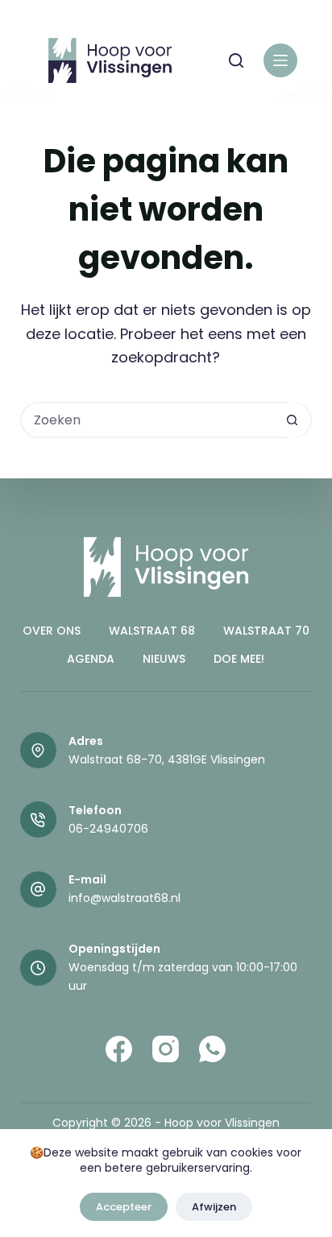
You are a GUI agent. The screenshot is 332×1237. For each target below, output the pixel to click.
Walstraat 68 (152, 630)
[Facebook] (119, 1049)
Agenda (90, 659)
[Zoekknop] (292, 420)
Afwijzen (214, 1206)
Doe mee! (239, 659)
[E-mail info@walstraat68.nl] (38, 889)
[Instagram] (165, 1049)
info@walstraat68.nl (124, 898)
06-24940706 (108, 829)
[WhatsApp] (212, 1049)
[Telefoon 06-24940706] (38, 819)
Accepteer (123, 1206)
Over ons (52, 630)
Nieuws (164, 659)
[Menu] (280, 60)
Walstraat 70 (266, 630)
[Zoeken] (236, 60)
